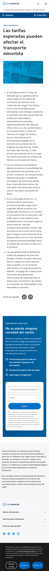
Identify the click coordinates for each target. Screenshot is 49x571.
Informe (9, 15)
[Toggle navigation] (46, 4)
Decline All (38, 565)
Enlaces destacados (11, 512)
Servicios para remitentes (13, 519)
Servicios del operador (12, 526)
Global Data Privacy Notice (26, 551)
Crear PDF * (41, 15)
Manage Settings (11, 565)
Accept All (24, 565)
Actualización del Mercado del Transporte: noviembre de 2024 (25, 10)
